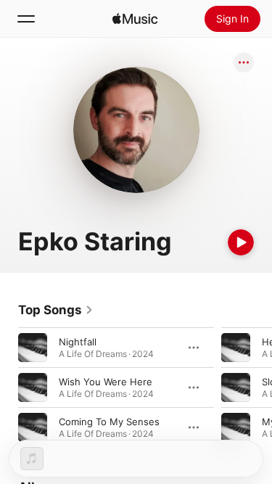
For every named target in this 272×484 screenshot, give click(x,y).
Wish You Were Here (105, 381)
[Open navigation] (26, 19)
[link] (56, 310)
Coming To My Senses (109, 421)
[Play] (241, 242)
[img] (134, 18)
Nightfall (77, 342)
